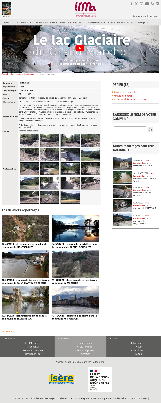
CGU (93, 398)
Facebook (138, 343)
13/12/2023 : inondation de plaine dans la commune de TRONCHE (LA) (24, 317)
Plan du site (66, 398)
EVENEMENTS (57, 22)
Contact (143, 398)
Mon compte (86, 343)
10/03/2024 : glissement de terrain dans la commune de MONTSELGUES (24, 246)
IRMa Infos (33, 343)
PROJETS (143, 22)
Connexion (141, 16)
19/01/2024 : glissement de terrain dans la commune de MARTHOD (74, 281)
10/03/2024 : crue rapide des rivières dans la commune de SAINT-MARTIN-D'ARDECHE (25, 281)
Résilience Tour (33, 353)
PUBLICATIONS (116, 22)
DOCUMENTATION (95, 22)
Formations (86, 353)
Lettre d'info (85, 346)
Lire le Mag (7, 16)
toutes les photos (123, 95)
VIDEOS (131, 22)
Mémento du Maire (33, 350)
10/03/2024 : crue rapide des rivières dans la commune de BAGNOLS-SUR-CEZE (74, 246)
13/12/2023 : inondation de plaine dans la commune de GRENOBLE (74, 317)
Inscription (154, 16)
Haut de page (7, 331)
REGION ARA (75, 22)
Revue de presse (85, 350)
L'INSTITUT (9, 22)
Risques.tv (33, 346)
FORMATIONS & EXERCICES (32, 22)
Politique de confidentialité (112, 398)
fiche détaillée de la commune (130, 99)
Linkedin (138, 353)
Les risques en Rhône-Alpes (23, 74)
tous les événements (125, 92)
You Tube (138, 350)
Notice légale (82, 398)
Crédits (133, 398)
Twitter (138, 346)
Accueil (5, 74)
